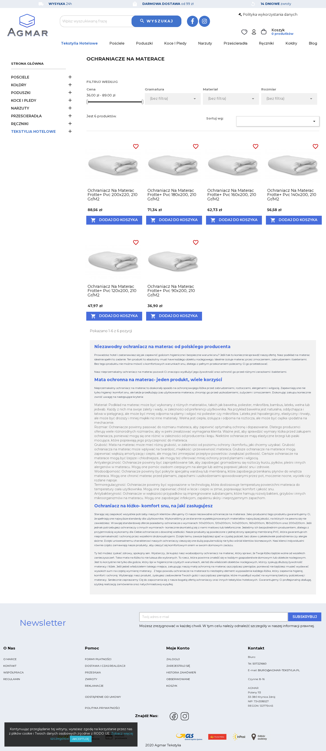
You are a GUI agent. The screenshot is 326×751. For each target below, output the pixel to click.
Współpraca (13, 672)
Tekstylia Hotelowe (79, 43)
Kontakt (9, 665)
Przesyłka (93, 672)
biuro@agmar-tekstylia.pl (279, 670)
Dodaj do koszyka (114, 220)
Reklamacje (94, 685)
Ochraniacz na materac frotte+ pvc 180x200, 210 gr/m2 (171, 195)
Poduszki (144, 43)
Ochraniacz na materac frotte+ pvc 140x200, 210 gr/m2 (291, 195)
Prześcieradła (235, 43)
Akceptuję (80, 739)
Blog (313, 43)
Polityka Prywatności (102, 708)
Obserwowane (178, 679)
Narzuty (205, 43)
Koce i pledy (175, 43)
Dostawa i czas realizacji (105, 665)
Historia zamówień (181, 672)
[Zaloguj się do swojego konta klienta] (254, 31)
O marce (10, 659)
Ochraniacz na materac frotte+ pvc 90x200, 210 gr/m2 (171, 291)
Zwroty (91, 679)
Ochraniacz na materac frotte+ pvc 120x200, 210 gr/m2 (112, 291)
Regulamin (11, 679)
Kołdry (291, 43)
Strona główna (27, 64)
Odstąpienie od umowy (103, 696)
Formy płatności (98, 659)
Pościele (116, 43)
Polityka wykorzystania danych (270, 14)
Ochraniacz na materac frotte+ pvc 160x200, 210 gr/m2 (231, 195)
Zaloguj (173, 659)
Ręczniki (266, 43)
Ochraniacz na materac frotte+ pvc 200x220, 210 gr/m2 (112, 195)
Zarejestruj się (178, 665)
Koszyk (171, 685)
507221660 (260, 663)
